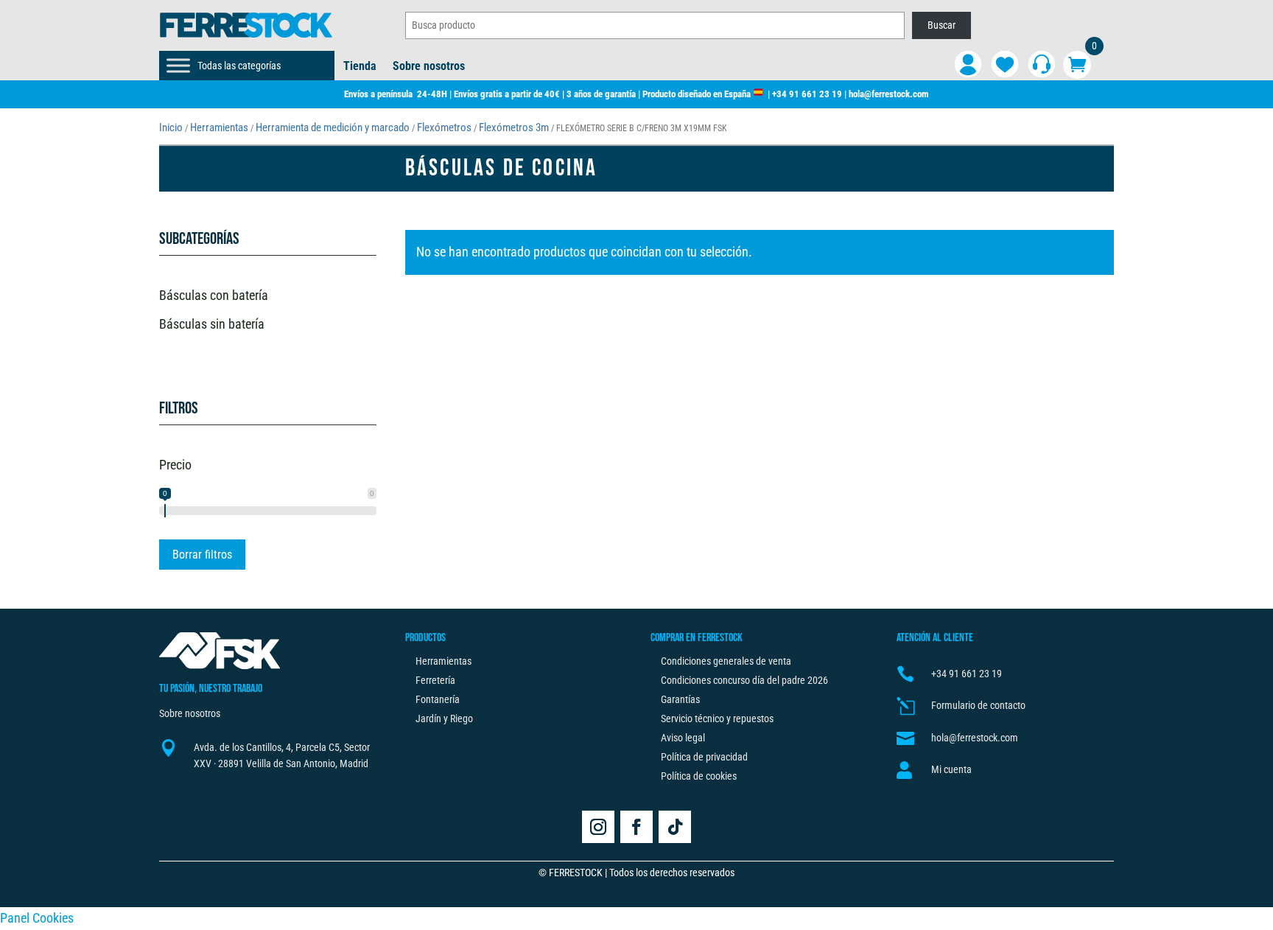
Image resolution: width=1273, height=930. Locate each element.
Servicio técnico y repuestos (717, 718)
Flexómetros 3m (514, 127)
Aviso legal (683, 738)
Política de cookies (699, 776)
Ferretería (435, 680)
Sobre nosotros (429, 67)
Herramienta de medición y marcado (333, 127)
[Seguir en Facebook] (636, 827)
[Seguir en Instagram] (598, 827)
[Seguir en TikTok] (675, 827)
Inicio (171, 127)
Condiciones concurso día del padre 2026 (744, 680)
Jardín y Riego (444, 718)
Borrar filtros (202, 555)
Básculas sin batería (211, 324)
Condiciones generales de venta (726, 661)
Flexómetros (444, 127)
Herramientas (219, 127)
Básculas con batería (213, 295)
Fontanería (437, 699)
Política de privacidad (704, 757)
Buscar (941, 25)
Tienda (359, 67)
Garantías (680, 699)
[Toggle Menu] (178, 65)
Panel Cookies (37, 918)
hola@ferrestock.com (889, 93)
